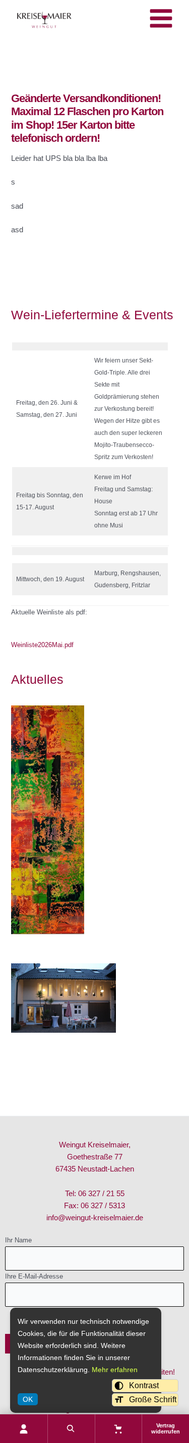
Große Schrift (152, 1399)
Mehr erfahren (115, 1370)
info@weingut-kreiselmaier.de (94, 1218)
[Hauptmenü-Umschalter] (161, 18)
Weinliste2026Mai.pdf (42, 645)
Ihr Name (18, 1240)
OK (28, 1399)
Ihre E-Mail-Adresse (34, 1276)
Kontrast (144, 1385)
